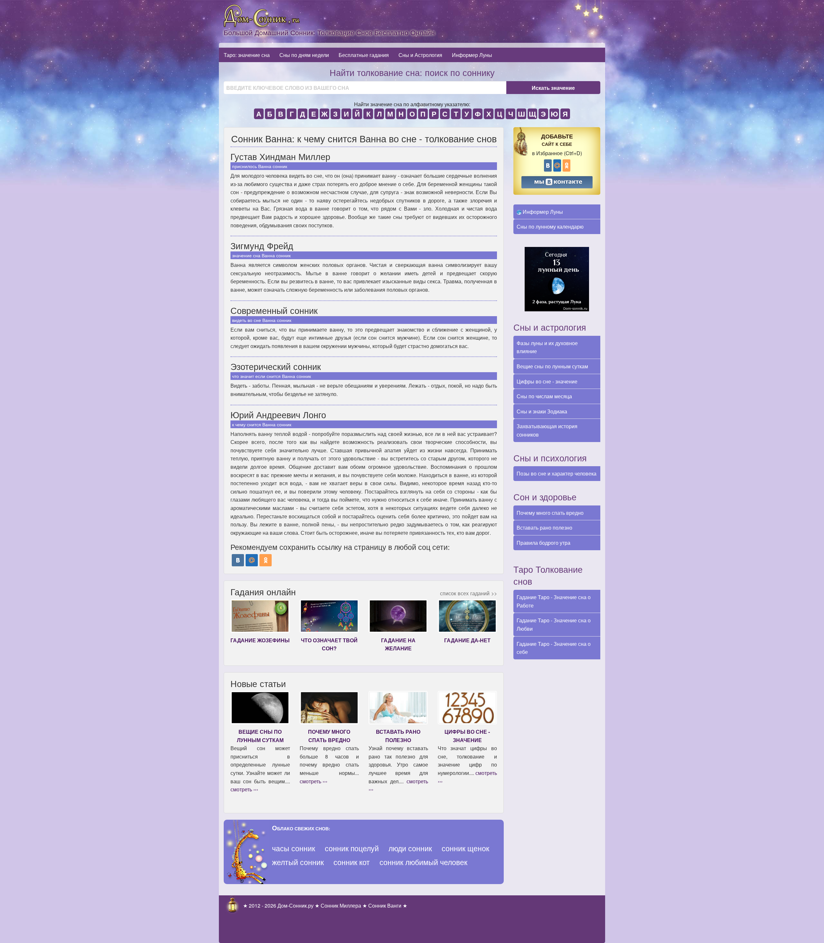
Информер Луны (472, 55)
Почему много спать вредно (550, 512)
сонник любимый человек (423, 862)
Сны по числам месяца (544, 396)
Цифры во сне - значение (547, 381)
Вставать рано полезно (544, 527)
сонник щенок (465, 848)
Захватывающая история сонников (547, 430)
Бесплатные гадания (364, 55)
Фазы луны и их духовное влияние (547, 347)
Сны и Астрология (420, 55)
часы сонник (293, 848)
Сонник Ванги (384, 905)
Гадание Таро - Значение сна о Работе (554, 601)
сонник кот (351, 862)
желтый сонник (298, 862)
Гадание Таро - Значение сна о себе (554, 648)
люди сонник (410, 848)
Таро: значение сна (247, 55)
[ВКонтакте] (238, 560)
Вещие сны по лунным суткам (552, 366)
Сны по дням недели (304, 55)
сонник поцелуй (352, 848)
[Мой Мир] (252, 560)
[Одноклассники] (265, 560)
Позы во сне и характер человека (556, 473)
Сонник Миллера (341, 905)
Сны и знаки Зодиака (542, 411)
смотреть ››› (244, 789)
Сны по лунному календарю (550, 226)
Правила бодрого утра (543, 542)
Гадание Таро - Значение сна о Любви (554, 624)
